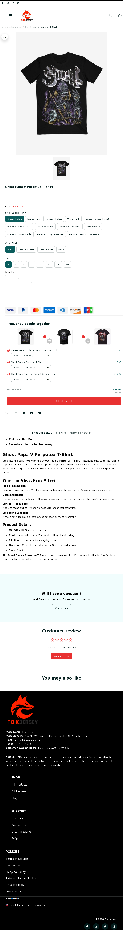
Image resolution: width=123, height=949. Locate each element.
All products (15, 27)
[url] (39, 905)
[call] (24, 744)
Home (3, 27)
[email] (23, 740)
